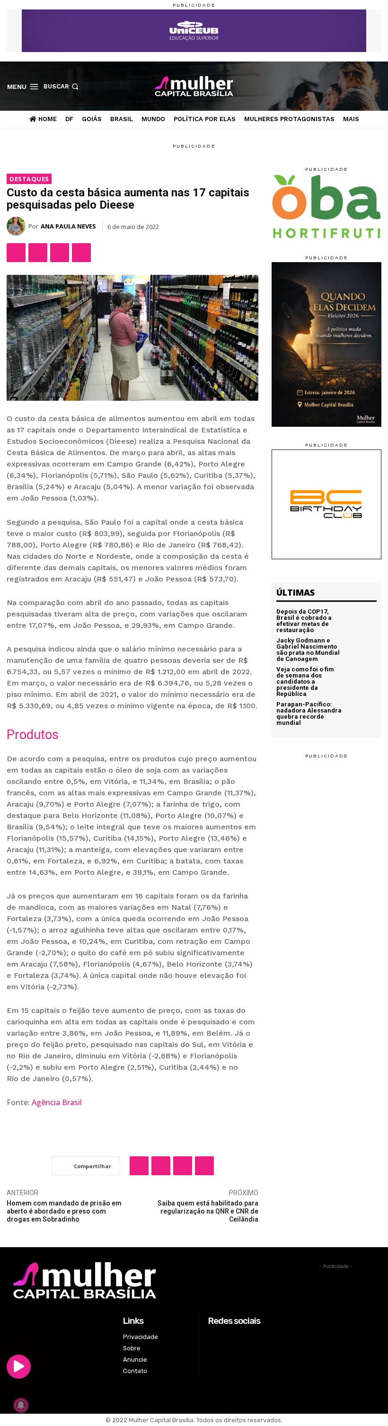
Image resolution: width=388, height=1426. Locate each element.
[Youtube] (376, 86)
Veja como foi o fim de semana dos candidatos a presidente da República (305, 681)
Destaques (29, 179)
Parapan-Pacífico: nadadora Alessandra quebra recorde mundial (309, 713)
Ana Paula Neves (68, 226)
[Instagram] (346, 86)
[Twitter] (361, 86)
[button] (62, 86)
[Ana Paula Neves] (17, 226)
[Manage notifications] (20, 1405)
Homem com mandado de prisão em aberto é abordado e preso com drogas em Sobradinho (64, 1211)
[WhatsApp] (59, 252)
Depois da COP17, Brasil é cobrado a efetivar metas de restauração (304, 621)
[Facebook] (331, 86)
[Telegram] (81, 252)
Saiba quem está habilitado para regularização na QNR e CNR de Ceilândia (208, 1211)
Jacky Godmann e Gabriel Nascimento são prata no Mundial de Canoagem (308, 649)
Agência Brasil (57, 1102)
